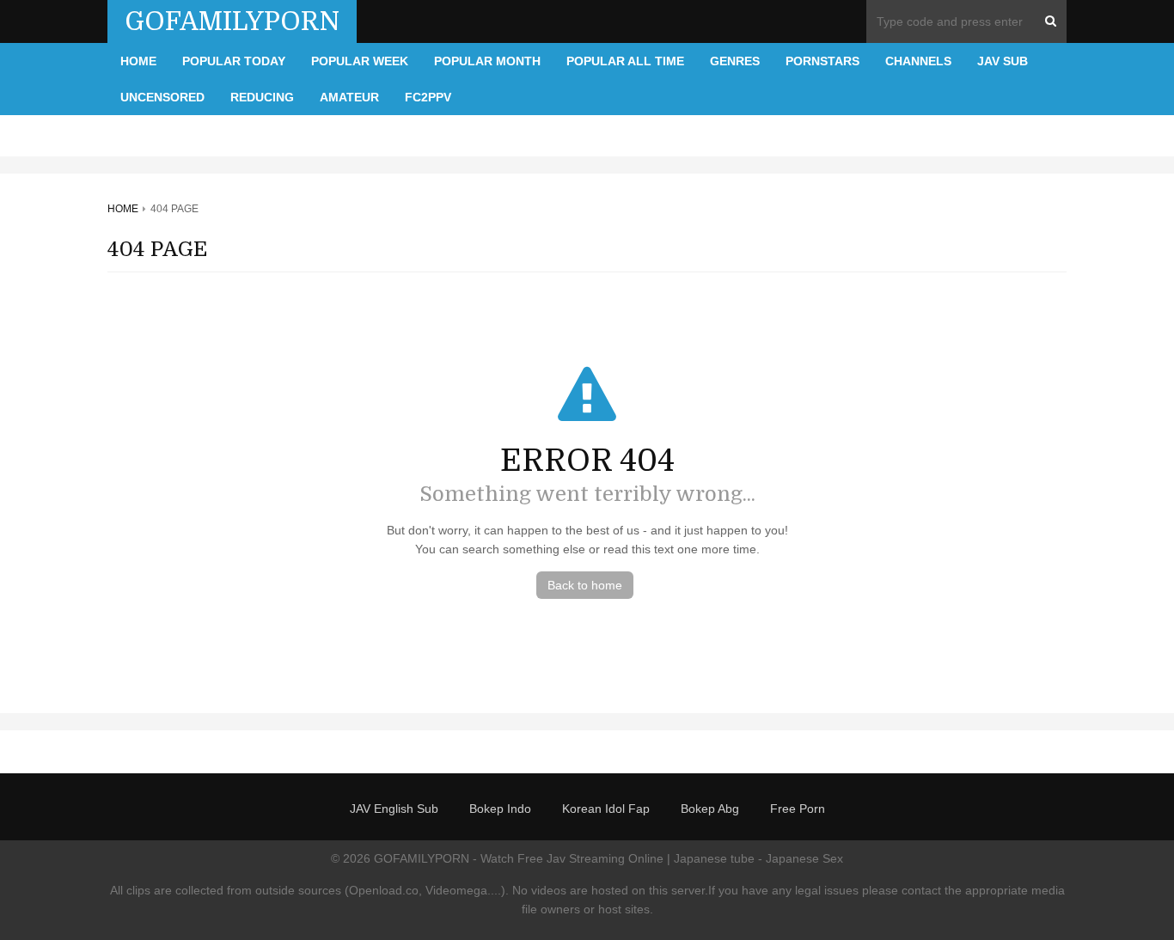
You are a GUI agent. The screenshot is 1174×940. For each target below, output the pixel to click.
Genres (735, 61)
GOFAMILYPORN (232, 21)
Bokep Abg (710, 808)
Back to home (584, 585)
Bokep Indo (500, 808)
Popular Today (233, 61)
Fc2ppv (428, 97)
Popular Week (359, 61)
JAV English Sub (394, 808)
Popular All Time (625, 61)
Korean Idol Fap (606, 808)
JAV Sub (1002, 61)
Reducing (262, 97)
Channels (918, 61)
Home (138, 61)
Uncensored (162, 97)
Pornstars (822, 61)
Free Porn (797, 808)
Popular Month (487, 61)
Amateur (349, 97)
